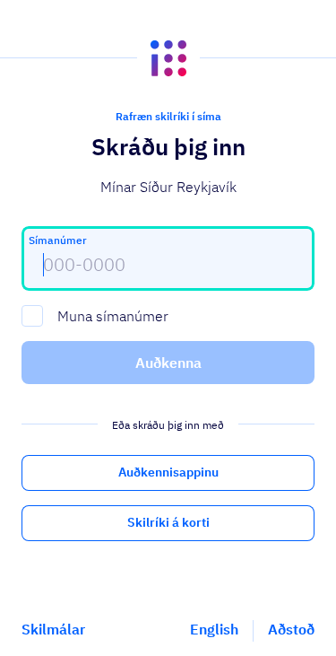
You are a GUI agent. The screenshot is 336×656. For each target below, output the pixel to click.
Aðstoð (291, 629)
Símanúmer (58, 240)
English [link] (214, 629)
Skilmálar (53, 629)
